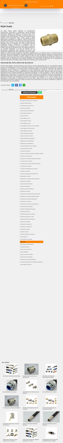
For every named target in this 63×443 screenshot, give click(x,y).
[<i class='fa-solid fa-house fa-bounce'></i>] (1, 22)
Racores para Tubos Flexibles (26, 254)
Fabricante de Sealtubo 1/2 (26, 224)
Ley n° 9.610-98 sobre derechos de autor (38, 90)
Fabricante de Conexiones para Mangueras (29, 204)
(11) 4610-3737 (15, 7)
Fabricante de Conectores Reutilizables (28, 199)
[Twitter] (12, 85)
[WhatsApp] (24, 85)
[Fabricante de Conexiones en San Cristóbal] (31, 401)
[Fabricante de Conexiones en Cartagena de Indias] (51, 401)
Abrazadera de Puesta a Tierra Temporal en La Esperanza (10, 440)
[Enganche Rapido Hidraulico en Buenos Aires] (31, 369)
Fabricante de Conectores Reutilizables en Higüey (49, 376)
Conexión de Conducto (25, 171)
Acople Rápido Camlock (25, 123)
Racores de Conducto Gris (26, 249)
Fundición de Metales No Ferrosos (27, 234)
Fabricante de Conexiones (26, 201)
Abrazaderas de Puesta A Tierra (27, 105)
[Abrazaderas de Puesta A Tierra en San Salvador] (11, 416)
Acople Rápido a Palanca (25, 120)
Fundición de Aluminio (25, 229)
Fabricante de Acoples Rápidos (26, 188)
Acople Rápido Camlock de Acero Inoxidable (29, 125)
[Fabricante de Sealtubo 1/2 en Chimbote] (51, 416)
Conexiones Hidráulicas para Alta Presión (29, 173)
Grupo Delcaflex (23, 236)
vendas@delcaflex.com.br (15, 5)
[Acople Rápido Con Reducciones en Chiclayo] (31, 385)
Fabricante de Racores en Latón (27, 216)
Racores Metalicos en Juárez (9, 392)
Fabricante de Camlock (25, 191)
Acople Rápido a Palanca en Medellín (11, 408)
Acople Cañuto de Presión (25, 113)
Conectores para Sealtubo (25, 166)
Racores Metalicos (24, 251)
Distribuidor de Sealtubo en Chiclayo (11, 376)
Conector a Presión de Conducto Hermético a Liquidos (31, 153)
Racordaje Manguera (24, 246)
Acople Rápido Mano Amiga (26, 130)
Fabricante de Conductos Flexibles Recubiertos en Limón (31, 440)
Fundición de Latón (24, 231)
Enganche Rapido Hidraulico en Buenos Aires (30, 376)
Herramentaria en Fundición (26, 239)
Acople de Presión (24, 115)
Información (31, 97)
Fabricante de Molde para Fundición (28, 209)
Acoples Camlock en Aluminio (26, 135)
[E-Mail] (20, 85)
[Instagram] (52, 6)
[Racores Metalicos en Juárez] (11, 385)
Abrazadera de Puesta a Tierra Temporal (28, 100)
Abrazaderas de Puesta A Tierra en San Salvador (11, 424)
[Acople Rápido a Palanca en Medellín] (11, 401)
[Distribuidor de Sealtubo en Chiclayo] (11, 369)
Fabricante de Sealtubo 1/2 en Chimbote (50, 424)
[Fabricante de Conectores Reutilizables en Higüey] (51, 369)
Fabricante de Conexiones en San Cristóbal (30, 408)
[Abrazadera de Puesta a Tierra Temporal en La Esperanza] (11, 432)
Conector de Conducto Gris (26, 156)
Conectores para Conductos (26, 161)
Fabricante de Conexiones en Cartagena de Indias (49, 408)
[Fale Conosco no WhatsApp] (40, 92)
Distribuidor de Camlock (25, 176)
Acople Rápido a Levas (25, 118)
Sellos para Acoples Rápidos (26, 257)
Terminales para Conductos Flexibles (28, 259)
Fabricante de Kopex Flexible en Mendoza (30, 424)
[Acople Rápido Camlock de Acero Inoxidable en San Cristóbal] (51, 432)
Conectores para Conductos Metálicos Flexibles (30, 163)
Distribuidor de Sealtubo (25, 181)
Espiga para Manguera (25, 186)
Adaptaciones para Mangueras (26, 143)
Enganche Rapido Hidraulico (26, 183)
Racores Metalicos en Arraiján (49, 392)
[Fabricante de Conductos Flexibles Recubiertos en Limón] (31, 432)
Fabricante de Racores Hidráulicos (27, 219)
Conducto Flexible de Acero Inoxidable (28, 146)
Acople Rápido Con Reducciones (27, 128)
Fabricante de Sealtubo (25, 221)
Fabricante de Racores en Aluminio (27, 214)
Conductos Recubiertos (25, 151)
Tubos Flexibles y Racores (26, 264)
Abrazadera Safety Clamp (25, 103)
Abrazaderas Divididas (25, 108)
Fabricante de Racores (25, 211)
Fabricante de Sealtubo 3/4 (26, 226)
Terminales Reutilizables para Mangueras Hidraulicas (31, 262)
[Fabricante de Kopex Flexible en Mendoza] (31, 416)
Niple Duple (22, 241)
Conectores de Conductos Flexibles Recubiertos (30, 158)
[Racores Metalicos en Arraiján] (51, 385)
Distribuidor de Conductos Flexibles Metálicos (30, 178)
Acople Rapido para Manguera (26, 133)
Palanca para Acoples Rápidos (26, 244)
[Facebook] (50, 6)
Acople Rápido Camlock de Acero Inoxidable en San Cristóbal (50, 440)
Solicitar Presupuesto (29, 92)
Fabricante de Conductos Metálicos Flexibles (29, 196)
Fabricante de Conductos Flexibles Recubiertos (30, 193)
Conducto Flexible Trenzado (26, 148)
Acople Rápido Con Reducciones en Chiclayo (31, 392)
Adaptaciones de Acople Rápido (27, 141)
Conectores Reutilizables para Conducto (28, 168)
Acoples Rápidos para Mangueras (27, 138)
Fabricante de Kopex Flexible (26, 206)
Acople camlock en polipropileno (27, 110)
